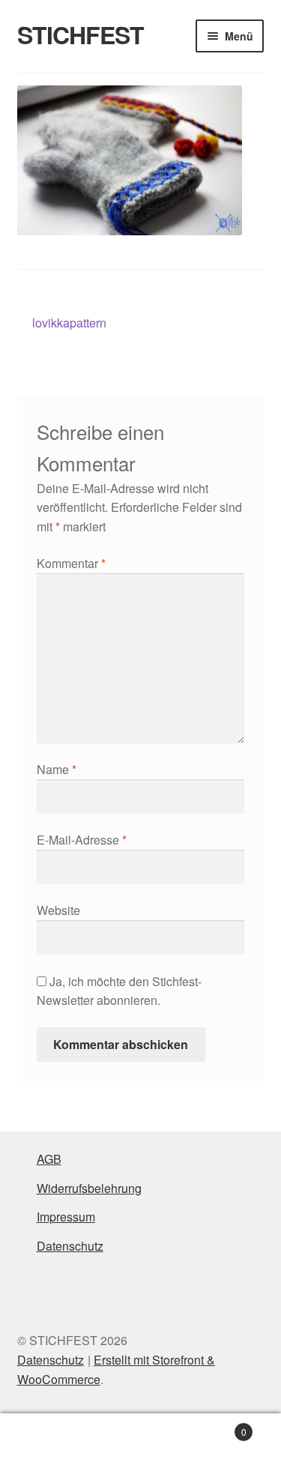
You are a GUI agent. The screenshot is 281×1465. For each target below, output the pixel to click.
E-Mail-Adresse (82, 839)
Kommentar (71, 563)
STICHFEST (80, 34)
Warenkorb (217, 1426)
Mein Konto (47, 1439)
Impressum (66, 1216)
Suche (140, 1439)
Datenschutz (70, 1245)
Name (56, 769)
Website (58, 910)
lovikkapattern (68, 323)
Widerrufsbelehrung (89, 1188)
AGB (49, 1159)
